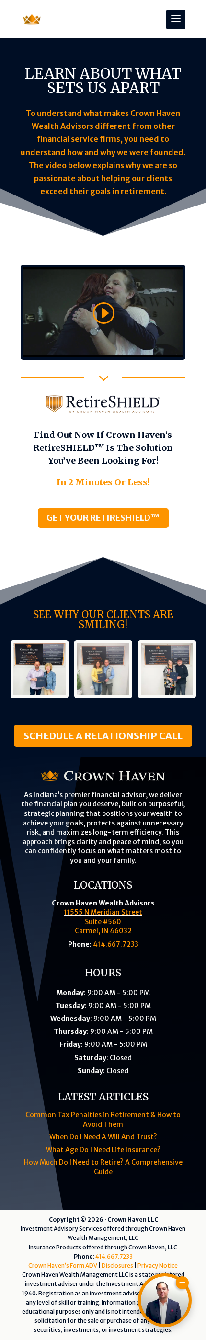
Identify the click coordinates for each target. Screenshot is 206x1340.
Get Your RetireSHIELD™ (103, 517)
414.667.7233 (115, 944)
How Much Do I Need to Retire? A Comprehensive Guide (103, 1167)
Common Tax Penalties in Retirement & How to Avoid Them (103, 1120)
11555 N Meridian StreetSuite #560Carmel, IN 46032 (103, 921)
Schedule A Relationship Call (103, 736)
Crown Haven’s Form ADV (62, 1265)
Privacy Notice (157, 1265)
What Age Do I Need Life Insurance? (103, 1149)
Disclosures (117, 1265)
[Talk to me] (165, 1300)
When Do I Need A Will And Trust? (103, 1137)
